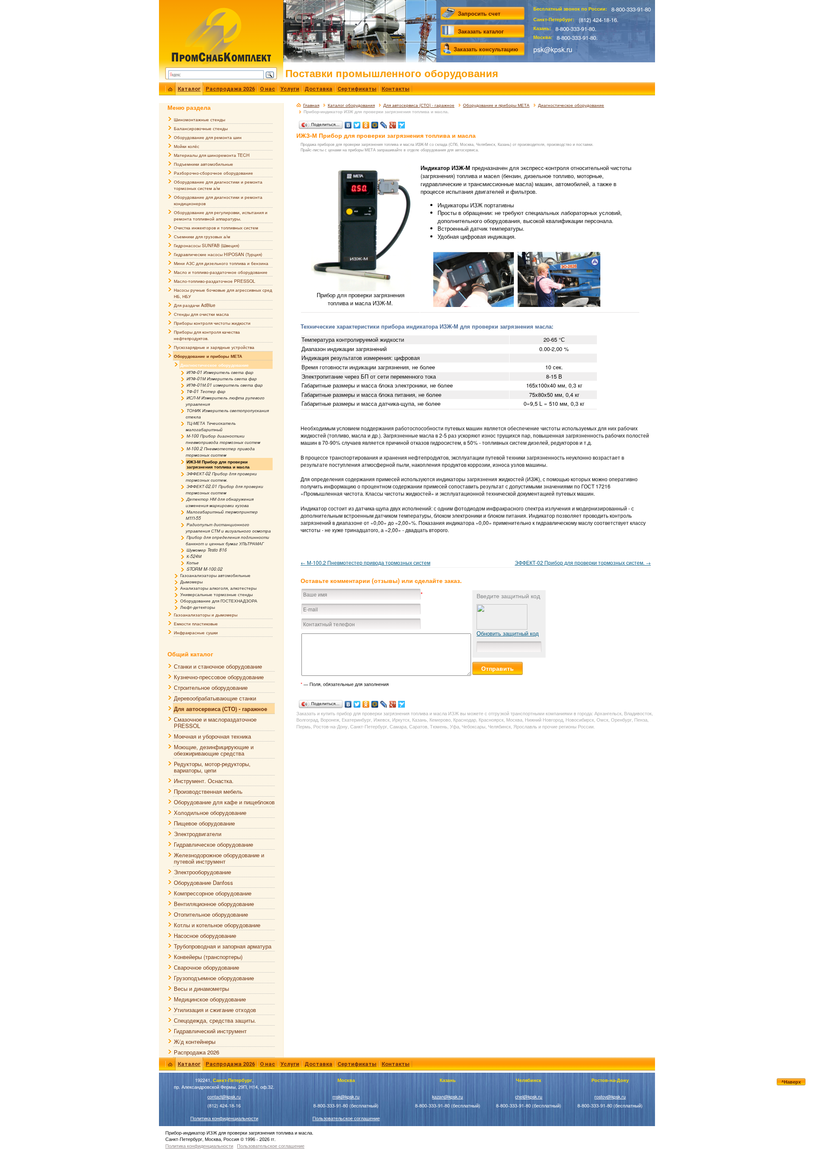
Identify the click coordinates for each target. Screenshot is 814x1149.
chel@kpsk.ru (528, 1096)
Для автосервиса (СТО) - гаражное (418, 105)
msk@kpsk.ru (346, 1096)
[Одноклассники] (366, 123)
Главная (311, 105)
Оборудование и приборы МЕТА (496, 105)
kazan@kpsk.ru (447, 1096)
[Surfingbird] (401, 123)
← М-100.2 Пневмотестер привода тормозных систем (365, 562)
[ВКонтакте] (348, 123)
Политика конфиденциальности (224, 1118)
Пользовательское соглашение (346, 1118)
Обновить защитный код (508, 633)
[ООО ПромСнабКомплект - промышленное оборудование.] (221, 35)
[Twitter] (357, 123)
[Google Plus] (392, 123)
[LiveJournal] (383, 123)
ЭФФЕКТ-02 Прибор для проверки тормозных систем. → (583, 562)
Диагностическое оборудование (571, 105)
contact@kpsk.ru (224, 1096)
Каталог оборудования (351, 105)
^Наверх (791, 1082)
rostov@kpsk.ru (610, 1096)
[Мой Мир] (375, 123)
